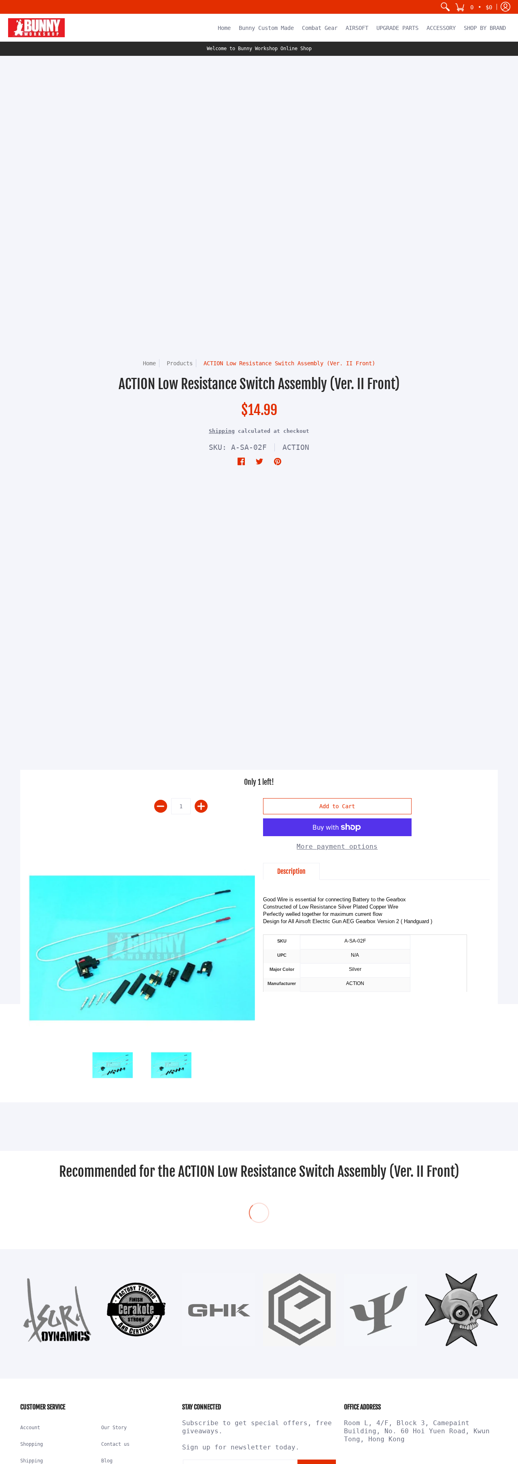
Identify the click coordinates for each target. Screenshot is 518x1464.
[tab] (291, 871)
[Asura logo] (56, 1309)
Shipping (222, 431)
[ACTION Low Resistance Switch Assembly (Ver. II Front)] (141, 947)
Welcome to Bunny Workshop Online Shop (259, 48)
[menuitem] (445, 7)
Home (149, 363)
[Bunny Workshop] (36, 27)
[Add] (201, 806)
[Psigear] (380, 1310)
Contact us (115, 1444)
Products (180, 363)
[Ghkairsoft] (218, 1309)
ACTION (295, 447)
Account (30, 1427)
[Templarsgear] (461, 1309)
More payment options (337, 846)
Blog (107, 1461)
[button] (473, 7)
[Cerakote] (137, 1309)
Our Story (114, 1427)
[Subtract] (160, 806)
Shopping (31, 1444)
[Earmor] (299, 1309)
